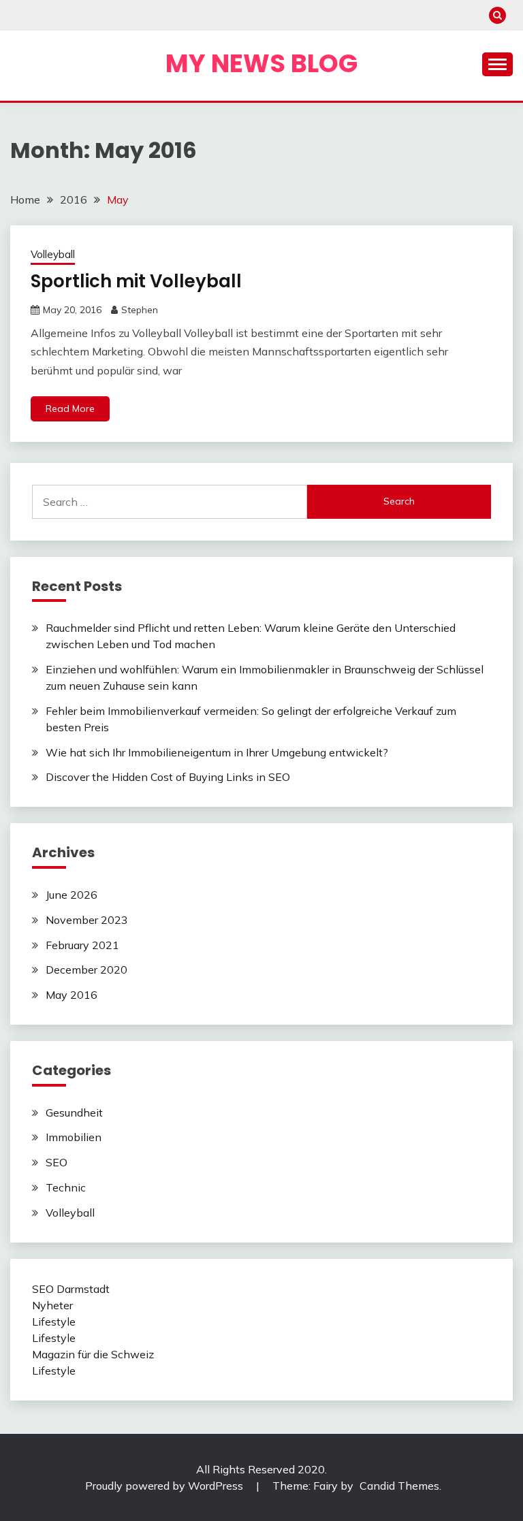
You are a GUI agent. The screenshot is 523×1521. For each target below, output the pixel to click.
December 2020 (86, 969)
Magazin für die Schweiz (93, 1354)
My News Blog (261, 63)
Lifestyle (54, 1321)
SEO (56, 1162)
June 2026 (71, 894)
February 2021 (82, 945)
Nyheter (52, 1305)
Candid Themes (399, 1485)
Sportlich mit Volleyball (136, 281)
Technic (66, 1187)
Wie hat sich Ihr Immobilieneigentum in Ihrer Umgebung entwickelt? (217, 752)
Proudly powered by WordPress (165, 1485)
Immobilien (73, 1137)
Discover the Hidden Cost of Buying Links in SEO (168, 777)
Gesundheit (74, 1112)
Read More (70, 408)
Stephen (139, 310)
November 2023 (87, 920)
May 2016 (71, 995)
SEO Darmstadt (71, 1289)
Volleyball (53, 254)
